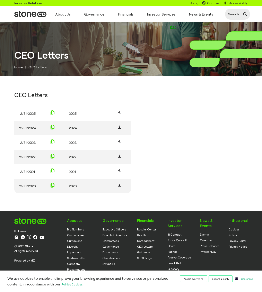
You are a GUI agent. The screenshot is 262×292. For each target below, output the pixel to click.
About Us (63, 14)
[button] (244, 278)
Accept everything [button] (193, 278)
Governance (94, 14)
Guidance (143, 252)
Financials (125, 14)
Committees (111, 241)
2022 (73, 157)
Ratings (172, 251)
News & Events (201, 14)
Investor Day (208, 251)
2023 (73, 142)
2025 (73, 113)
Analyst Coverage (179, 257)
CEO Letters (145, 246)
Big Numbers (75, 229)
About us (74, 220)
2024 (73, 128)
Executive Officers (114, 229)
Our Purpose (75, 235)
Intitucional (238, 220)
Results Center (146, 229)
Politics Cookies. (72, 284)
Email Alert (174, 263)
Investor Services (161, 14)
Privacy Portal (237, 241)
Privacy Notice (238, 246)
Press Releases (209, 246)
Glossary (173, 269)
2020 (73, 186)
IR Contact (174, 234)
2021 (72, 171)
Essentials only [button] (220, 278)
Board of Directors (115, 235)
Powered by (24, 260)
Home (18, 67)
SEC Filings (144, 258)
